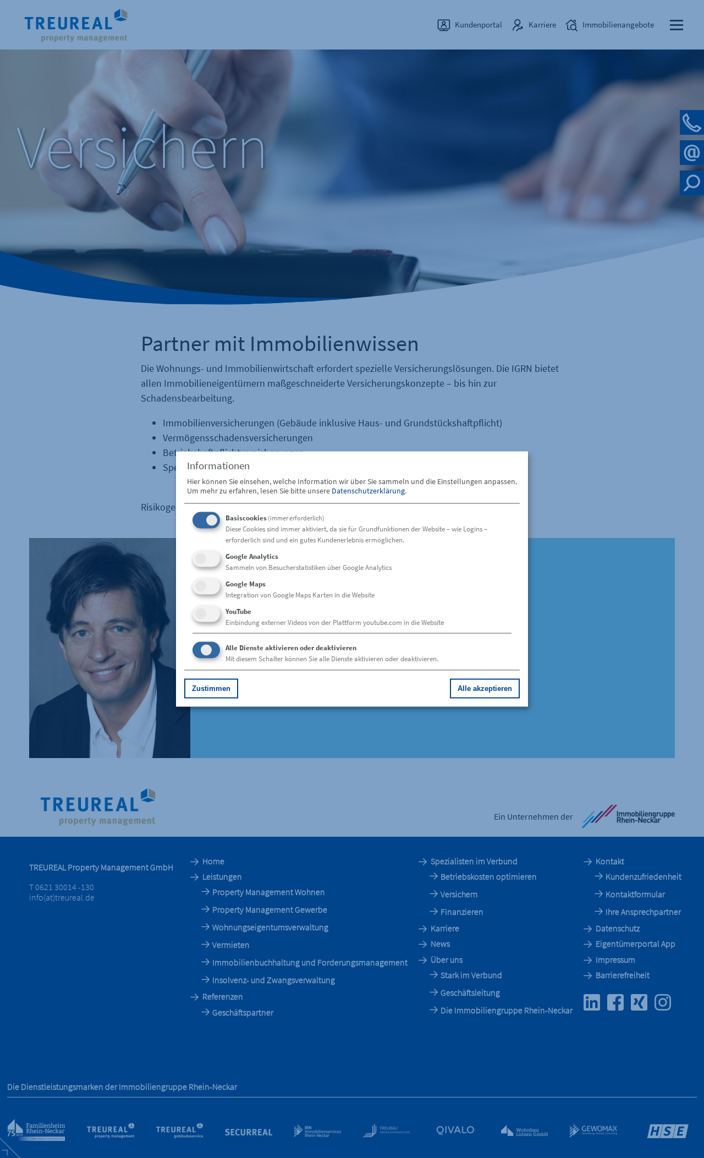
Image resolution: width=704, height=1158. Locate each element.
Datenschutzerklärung (368, 490)
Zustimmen (211, 688)
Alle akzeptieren (485, 688)
